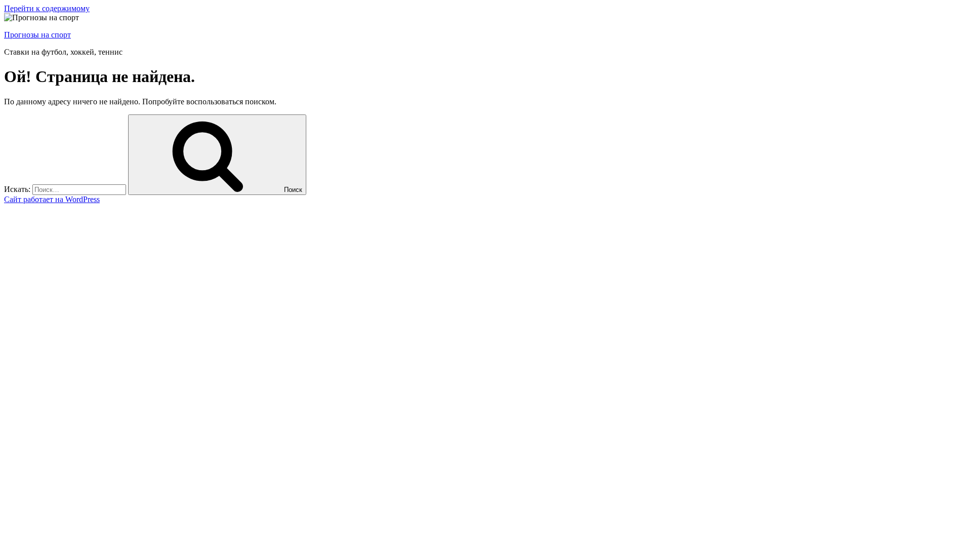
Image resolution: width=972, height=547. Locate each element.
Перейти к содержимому (47, 8)
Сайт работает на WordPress (52, 199)
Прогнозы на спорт (37, 34)
